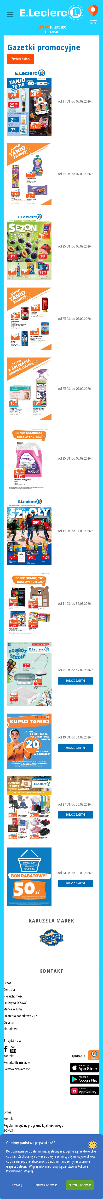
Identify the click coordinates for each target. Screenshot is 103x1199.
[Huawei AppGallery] (84, 1090)
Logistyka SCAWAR (16, 1002)
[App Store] (84, 1067)
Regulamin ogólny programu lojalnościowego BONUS (33, 1128)
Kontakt (9, 1056)
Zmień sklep (93, 22)
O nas (7, 983)
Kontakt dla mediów (17, 1062)
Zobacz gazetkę (76, 681)
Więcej (28, 1171)
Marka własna (13, 1009)
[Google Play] (84, 1079)
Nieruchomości (13, 996)
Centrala (9, 989)
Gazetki (9, 1022)
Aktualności (11, 1028)
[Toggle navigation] (10, 14)
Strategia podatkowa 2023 (21, 1016)
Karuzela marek (51, 920)
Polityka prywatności (17, 1069)
